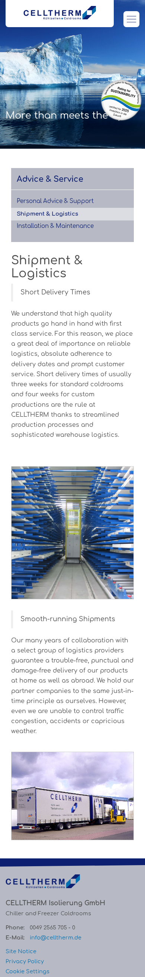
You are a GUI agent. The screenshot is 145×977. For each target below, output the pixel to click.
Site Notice (21, 951)
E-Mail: (15, 938)
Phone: (15, 928)
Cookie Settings (27, 971)
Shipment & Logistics (47, 214)
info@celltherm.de (55, 938)
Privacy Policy (25, 961)
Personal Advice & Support (55, 201)
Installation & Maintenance (55, 226)
